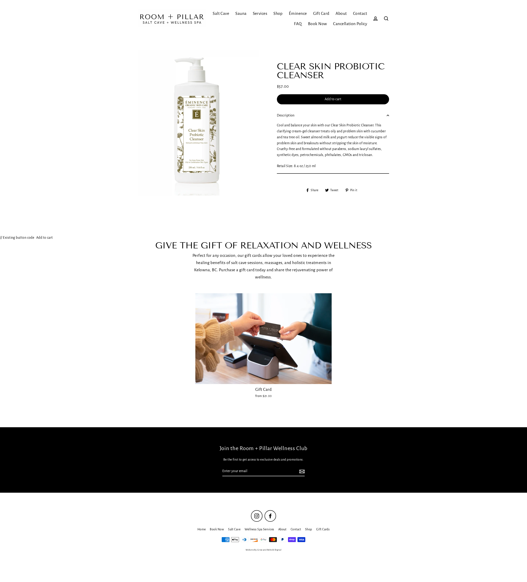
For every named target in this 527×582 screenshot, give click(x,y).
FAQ (298, 23)
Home (201, 529)
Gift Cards (323, 529)
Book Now (317, 23)
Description (286, 115)
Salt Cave (221, 13)
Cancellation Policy (350, 23)
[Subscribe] (301, 471)
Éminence (298, 13)
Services (260, 13)
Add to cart (44, 238)
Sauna (240, 13)
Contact (360, 13)
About (341, 13)
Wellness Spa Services (259, 529)
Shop (278, 13)
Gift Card (321, 13)
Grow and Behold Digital (269, 550)
